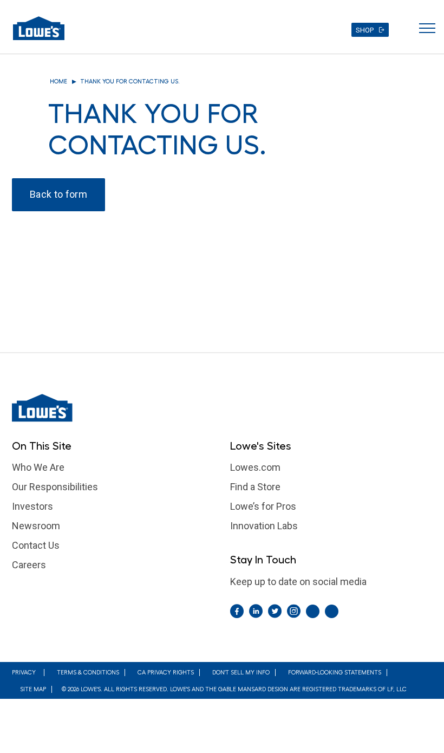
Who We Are (38, 467)
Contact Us (36, 545)
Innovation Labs (264, 525)
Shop (365, 30)
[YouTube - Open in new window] (331, 611)
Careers (29, 564)
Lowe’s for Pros (263, 506)
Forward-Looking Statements (334, 672)
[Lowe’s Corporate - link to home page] (38, 28)
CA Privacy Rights (166, 672)
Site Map (33, 689)
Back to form (58, 194)
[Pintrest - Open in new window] (312, 611)
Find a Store (255, 486)
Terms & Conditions (88, 672)
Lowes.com (255, 467)
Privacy (24, 672)
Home (58, 81)
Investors (32, 506)
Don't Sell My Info (241, 672)
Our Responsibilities (55, 486)
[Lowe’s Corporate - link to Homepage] (222, 408)
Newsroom (36, 525)
